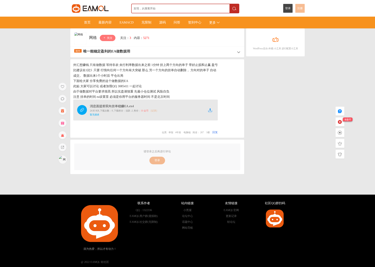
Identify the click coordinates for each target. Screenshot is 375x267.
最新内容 (105, 22)
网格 (93, 37)
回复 (215, 132)
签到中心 (194, 22)
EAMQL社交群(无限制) (144, 221)
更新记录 (231, 216)
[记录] (154, 110)
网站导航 (187, 227)
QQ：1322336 (144, 210)
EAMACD (127, 22)
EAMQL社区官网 (97, 8)
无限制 (146, 22)
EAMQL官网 (231, 210)
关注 (109, 38)
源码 (162, 22)
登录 (288, 8)
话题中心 (187, 221)
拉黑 (164, 132)
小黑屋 (187, 210)
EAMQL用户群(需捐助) (144, 216)
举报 (171, 132)
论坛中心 (187, 216)
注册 (300, 8)
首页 (87, 22)
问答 (177, 22)
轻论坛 (231, 221)
